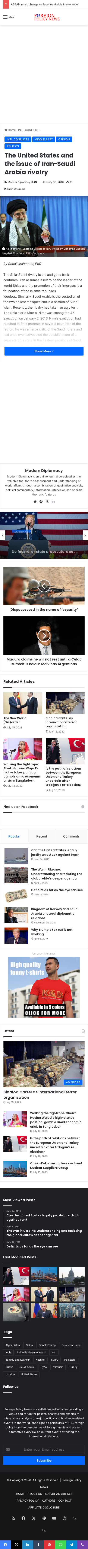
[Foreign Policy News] (44, 17)
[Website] (35, 501)
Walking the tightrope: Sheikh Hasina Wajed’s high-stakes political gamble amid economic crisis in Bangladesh (22, 772)
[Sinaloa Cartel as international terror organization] (65, 703)
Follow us (11, 1386)
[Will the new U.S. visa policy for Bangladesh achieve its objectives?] (72, 1310)
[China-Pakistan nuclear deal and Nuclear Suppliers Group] (15, 1169)
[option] (44, 535)
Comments (71, 836)
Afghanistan (13, 1345)
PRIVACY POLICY (28, 1500)
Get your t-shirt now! (44, 953)
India (8, 1352)
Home (11, 130)
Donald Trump (47, 1345)
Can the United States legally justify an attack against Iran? (55, 852)
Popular (14, 836)
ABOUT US (35, 1493)
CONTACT (65, 1500)
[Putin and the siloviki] (44, 1310)
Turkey (73, 1367)
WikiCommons (36, 253)
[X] (47, 501)
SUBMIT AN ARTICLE (58, 1493)
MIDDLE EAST (44, 139)
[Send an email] (35, 182)
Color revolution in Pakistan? (30, 4)
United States (29, 1374)
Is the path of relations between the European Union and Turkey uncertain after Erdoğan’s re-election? (64, 776)
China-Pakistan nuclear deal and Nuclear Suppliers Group (56, 1165)
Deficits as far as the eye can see (57, 890)
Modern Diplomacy (19, 182)
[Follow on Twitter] (32, 182)
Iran (54, 1352)
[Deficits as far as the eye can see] (16, 896)
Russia (9, 1367)
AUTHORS (48, 1500)
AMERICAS (21, 529)
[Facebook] (41, 501)
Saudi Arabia (27, 1367)
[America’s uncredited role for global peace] (72, 1276)
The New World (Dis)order (14, 720)
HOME (20, 1493)
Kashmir (40, 1359)
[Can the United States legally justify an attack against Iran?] (16, 856)
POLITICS (13, 146)
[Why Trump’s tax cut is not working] (16, 936)
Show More (43, 351)
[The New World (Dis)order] (22, 703)
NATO (54, 1359)
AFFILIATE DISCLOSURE (44, 1507)
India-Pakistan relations (31, 1352)
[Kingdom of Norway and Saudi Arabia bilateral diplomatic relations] (16, 915)
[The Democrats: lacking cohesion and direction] (16, 1312)
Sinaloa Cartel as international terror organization (61, 722)
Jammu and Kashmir (18, 1359)
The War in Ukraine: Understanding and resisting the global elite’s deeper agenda (56, 874)
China (29, 1345)
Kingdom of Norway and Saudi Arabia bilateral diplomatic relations (54, 913)
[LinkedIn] (53, 501)
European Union (71, 1345)
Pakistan (69, 1359)
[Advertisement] (44, 76)
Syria (44, 1367)
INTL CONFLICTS (29, 130)
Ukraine (10, 1374)
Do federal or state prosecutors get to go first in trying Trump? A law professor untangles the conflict (43, 546)
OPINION (64, 139)
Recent (41, 836)
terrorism (58, 1367)
